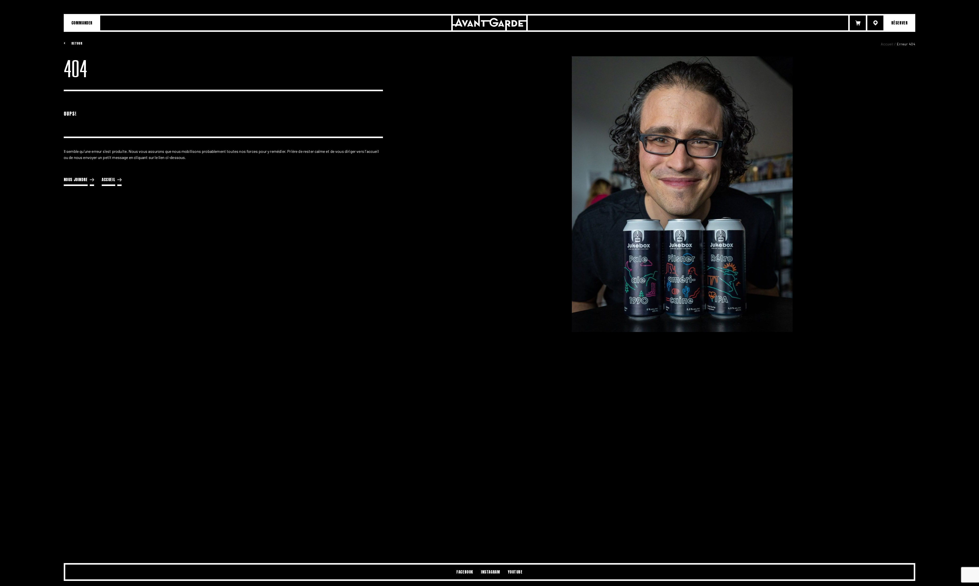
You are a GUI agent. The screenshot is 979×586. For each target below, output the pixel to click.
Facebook (464, 572)
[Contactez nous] (875, 23)
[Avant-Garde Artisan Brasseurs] (489, 23)
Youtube (515, 572)
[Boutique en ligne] (857, 23)
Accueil (887, 44)
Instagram (490, 572)
